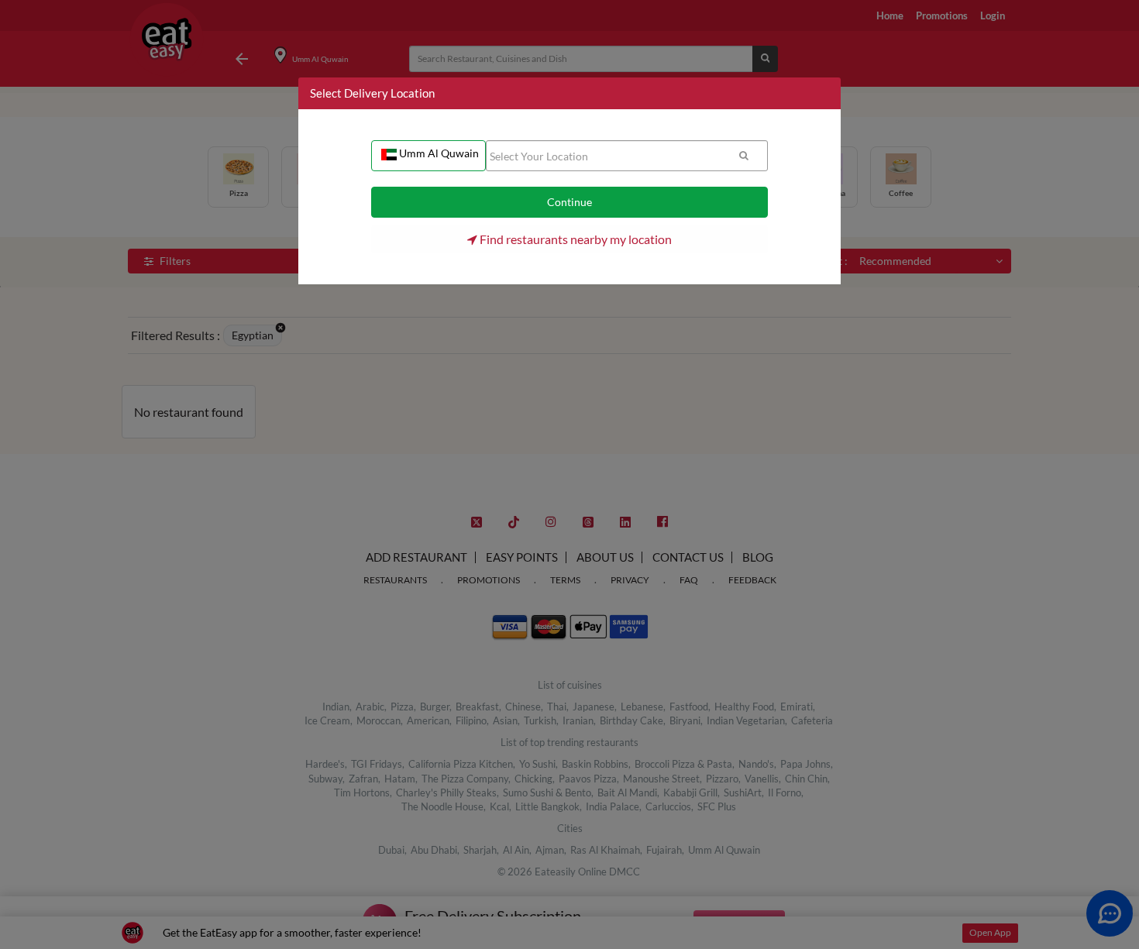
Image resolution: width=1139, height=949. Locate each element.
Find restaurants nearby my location (574, 239)
